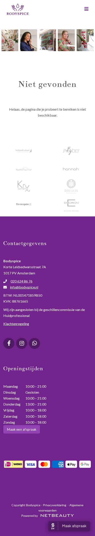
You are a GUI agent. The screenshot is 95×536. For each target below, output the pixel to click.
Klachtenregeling (16, 324)
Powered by (29, 515)
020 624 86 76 (21, 281)
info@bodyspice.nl (24, 287)
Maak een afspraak (21, 429)
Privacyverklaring (54, 505)
